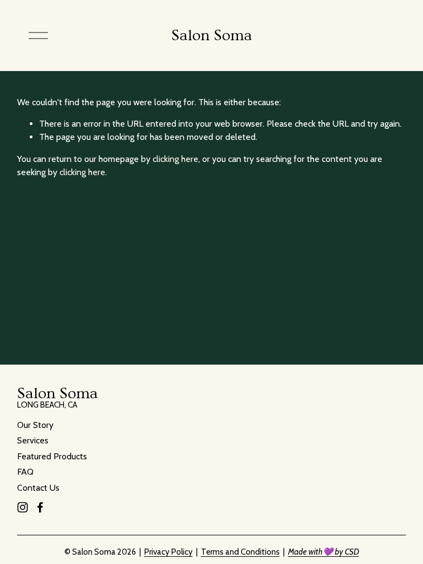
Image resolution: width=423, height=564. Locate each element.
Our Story (35, 425)
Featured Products (52, 456)
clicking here (175, 159)
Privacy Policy (168, 552)
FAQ (25, 472)
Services (32, 440)
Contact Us (38, 487)
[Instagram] (22, 507)
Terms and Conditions (240, 552)
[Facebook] (40, 507)
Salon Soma (211, 35)
